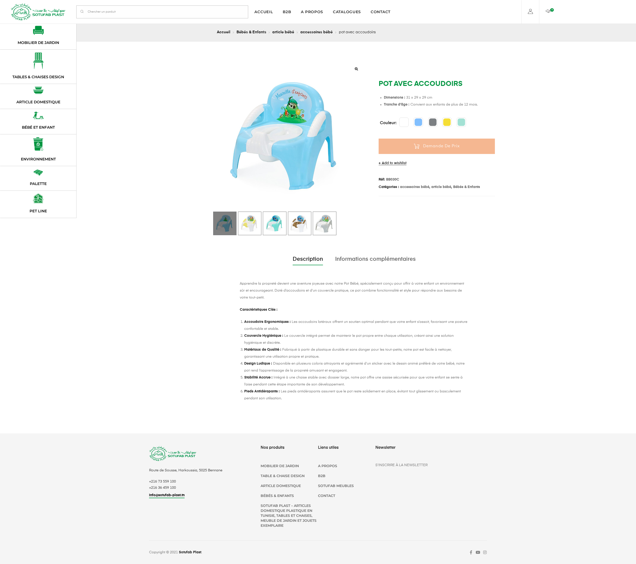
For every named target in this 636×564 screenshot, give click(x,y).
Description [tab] (308, 259)
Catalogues (347, 11)
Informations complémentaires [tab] (375, 259)
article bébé (283, 32)
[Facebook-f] (471, 552)
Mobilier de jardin (38, 42)
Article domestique (38, 102)
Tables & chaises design (38, 77)
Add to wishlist (394, 163)
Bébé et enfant (38, 127)
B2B (287, 11)
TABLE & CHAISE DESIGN (283, 476)
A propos (312, 11)
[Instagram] (485, 552)
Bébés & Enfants (251, 32)
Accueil (263, 11)
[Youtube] (478, 552)
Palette (38, 183)
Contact (381, 11)
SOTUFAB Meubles (336, 486)
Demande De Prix (441, 146)
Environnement (38, 159)
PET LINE (38, 211)
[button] (356, 68)
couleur (388, 123)
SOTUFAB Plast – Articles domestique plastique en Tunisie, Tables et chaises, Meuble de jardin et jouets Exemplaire (289, 515)
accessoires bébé (316, 32)
